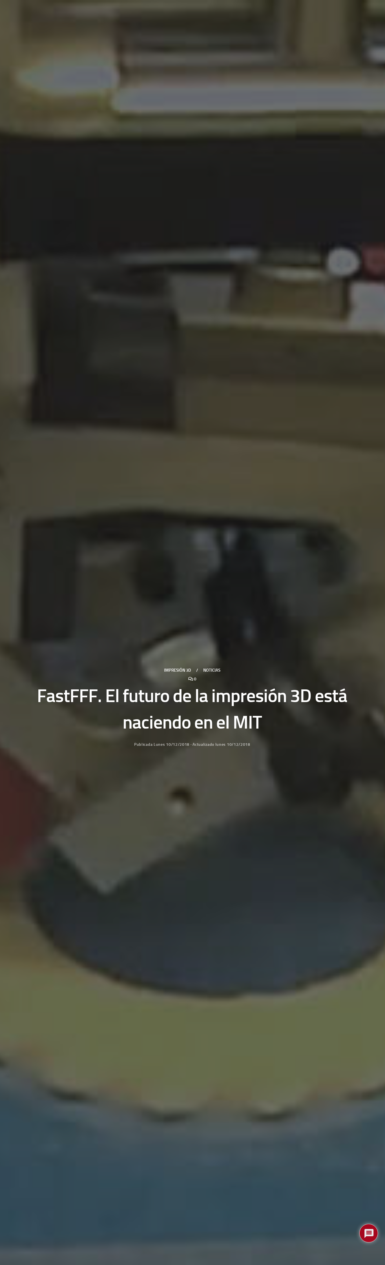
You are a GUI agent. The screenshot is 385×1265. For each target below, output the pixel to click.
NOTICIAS (211, 670)
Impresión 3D (177, 670)
